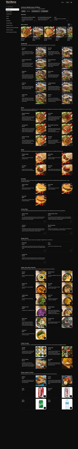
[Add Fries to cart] (70, 250)
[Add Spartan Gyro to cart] (70, 79)
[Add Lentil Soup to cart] (44, 338)
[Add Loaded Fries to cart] (44, 262)
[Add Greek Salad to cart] (44, 326)
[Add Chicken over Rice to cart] (53, 35)
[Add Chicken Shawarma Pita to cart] (44, 67)
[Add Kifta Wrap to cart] (70, 173)
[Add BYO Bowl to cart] (30, 35)
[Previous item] (69, 25)
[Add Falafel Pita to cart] (44, 79)
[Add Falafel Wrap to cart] (70, 162)
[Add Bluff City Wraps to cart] (44, 367)
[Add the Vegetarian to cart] (44, 132)
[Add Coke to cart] (44, 396)
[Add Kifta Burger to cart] (44, 250)
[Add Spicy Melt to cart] (44, 204)
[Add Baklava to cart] (44, 384)
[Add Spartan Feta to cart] (44, 291)
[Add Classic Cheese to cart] (44, 192)
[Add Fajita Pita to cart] (44, 90)
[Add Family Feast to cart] (70, 355)
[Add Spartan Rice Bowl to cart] (44, 121)
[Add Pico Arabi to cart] (70, 291)
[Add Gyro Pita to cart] (64, 35)
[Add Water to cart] (70, 407)
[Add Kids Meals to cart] (70, 367)
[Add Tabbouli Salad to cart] (44, 303)
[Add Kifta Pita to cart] (70, 55)
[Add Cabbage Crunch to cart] (44, 314)
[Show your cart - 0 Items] (71, 2)
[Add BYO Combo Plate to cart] (70, 233)
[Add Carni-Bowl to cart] (70, 121)
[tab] (23, 11)
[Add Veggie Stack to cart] (44, 102)
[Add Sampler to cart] (44, 355)
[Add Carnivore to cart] (44, 233)
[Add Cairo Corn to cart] (70, 303)
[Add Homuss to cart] (44, 279)
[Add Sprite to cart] (44, 407)
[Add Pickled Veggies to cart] (70, 314)
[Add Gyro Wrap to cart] (44, 173)
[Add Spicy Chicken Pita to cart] (41, 35)
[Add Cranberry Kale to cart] (70, 326)
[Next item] (71, 25)
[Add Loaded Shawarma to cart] (70, 90)
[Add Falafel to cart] (70, 384)
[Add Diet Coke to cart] (70, 396)
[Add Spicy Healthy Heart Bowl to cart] (70, 132)
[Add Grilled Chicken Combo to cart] (70, 221)
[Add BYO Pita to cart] (70, 102)
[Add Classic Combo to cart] (44, 221)
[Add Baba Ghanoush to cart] (70, 279)
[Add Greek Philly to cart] (70, 192)
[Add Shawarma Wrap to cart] (44, 162)
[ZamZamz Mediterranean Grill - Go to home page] (11, 2)
